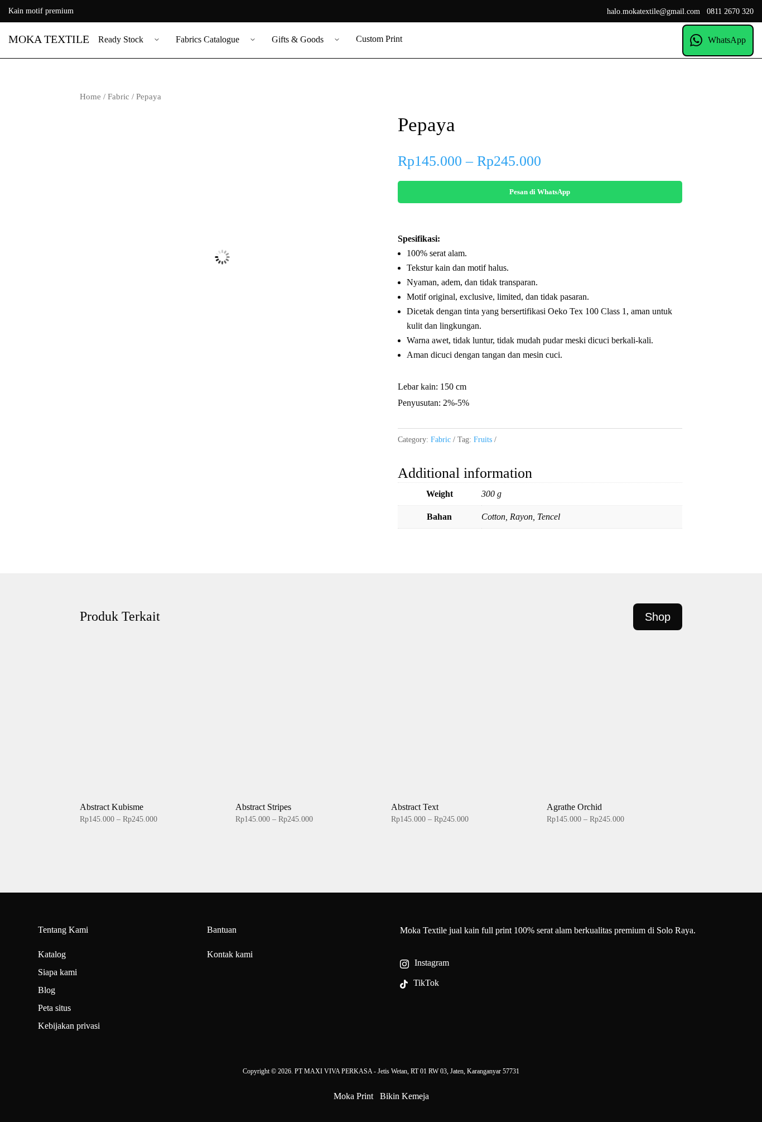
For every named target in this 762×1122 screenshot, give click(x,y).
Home (90, 96)
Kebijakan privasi (69, 1025)
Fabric (118, 96)
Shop (658, 617)
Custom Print (379, 39)
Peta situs (54, 1008)
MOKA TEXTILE (48, 39)
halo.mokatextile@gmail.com (653, 11)
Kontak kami (230, 954)
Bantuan (222, 929)
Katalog (52, 954)
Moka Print (353, 1096)
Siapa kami (57, 972)
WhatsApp (727, 40)
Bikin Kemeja (404, 1096)
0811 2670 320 (730, 11)
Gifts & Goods (298, 39)
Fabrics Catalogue (207, 39)
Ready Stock (120, 39)
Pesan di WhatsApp (539, 192)
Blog (46, 990)
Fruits (483, 439)
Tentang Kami (63, 929)
